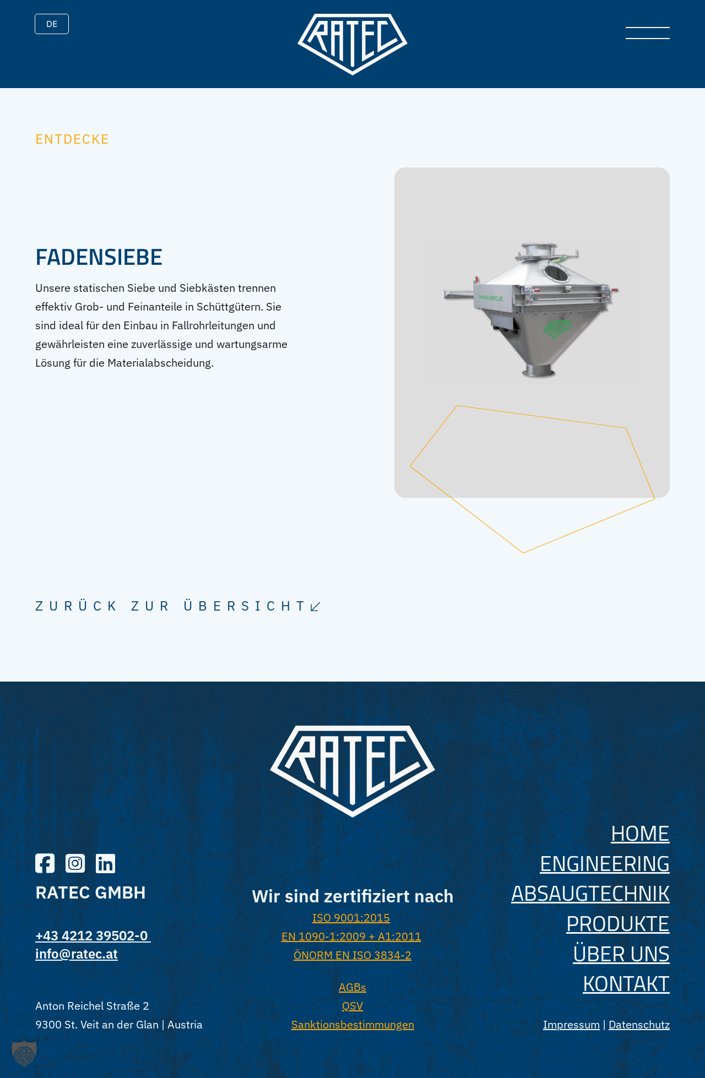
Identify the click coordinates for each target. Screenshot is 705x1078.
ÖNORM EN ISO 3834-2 (352, 955)
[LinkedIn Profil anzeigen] (105, 864)
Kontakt (626, 983)
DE (51, 23)
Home (640, 832)
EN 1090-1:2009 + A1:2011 (351, 936)
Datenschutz (639, 1024)
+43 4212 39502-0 (93, 935)
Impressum (571, 1024)
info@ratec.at (76, 953)
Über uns (621, 953)
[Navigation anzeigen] (648, 33)
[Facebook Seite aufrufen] (45, 864)
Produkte (618, 923)
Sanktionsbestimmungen (352, 1024)
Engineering (605, 863)
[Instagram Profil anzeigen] (75, 864)
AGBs (352, 986)
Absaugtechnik (590, 892)
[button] (24, 1054)
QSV (352, 1005)
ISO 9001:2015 (351, 917)
